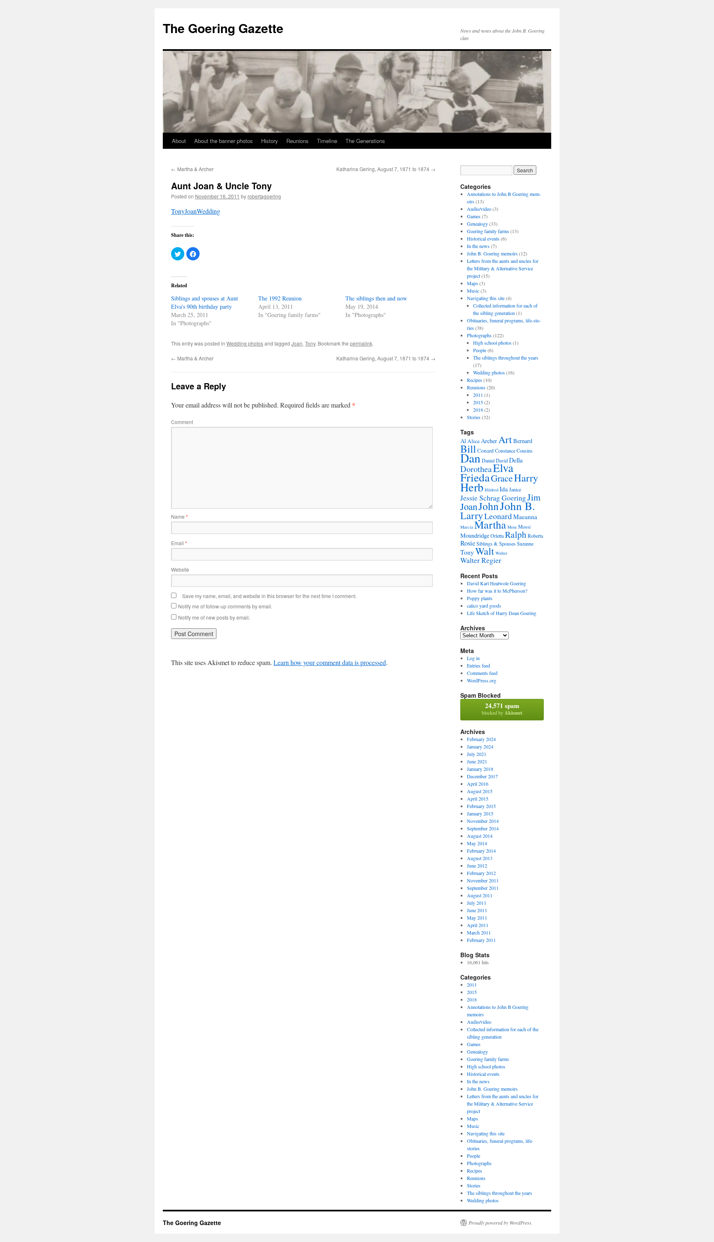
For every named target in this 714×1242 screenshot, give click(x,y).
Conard (485, 450)
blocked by (502, 708)
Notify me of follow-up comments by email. (225, 606)
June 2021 (477, 761)
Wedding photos (244, 343)
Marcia (466, 527)
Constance (505, 450)
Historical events (483, 238)
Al (463, 441)
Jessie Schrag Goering (493, 498)
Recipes (474, 380)
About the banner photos (223, 141)
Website (180, 569)
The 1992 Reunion (280, 298)
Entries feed (478, 665)
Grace (502, 478)
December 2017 (482, 776)
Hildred (491, 490)
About (179, 141)
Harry (526, 477)
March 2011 (479, 932)
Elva (503, 467)
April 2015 (477, 798)
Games (474, 216)
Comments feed (482, 673)
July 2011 (476, 902)
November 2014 (483, 821)
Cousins (524, 450)
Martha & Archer (192, 168)
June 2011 (477, 910)
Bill (468, 448)
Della (516, 460)
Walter (501, 553)
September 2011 (483, 887)
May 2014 (477, 843)
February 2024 (481, 739)
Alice (473, 441)
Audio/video (479, 208)
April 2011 (477, 925)
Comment (182, 421)
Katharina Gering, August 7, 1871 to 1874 (386, 168)
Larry (471, 515)
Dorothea (476, 468)
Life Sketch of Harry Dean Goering (501, 613)
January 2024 (480, 746)
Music (473, 290)
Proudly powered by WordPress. (501, 1222)
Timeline (327, 141)
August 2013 (480, 858)
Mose (512, 527)
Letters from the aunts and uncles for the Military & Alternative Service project (502, 268)
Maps (472, 283)
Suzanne (525, 543)
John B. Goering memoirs (492, 253)
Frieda (475, 477)
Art (505, 439)
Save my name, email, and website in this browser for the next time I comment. (269, 595)
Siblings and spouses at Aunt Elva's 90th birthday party (204, 302)
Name (179, 516)
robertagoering (264, 196)
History (269, 141)
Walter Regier (480, 560)
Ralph (515, 534)
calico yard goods (484, 605)
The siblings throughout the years (505, 357)
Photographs (479, 335)
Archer (489, 441)
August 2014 (480, 835)
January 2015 (480, 813)
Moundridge (474, 535)
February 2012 (481, 873)
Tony (310, 343)
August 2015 (480, 791)
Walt (484, 551)
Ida (504, 489)
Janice (515, 489)
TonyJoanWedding (195, 211)
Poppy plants (480, 598)
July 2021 (476, 754)
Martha (490, 524)
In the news (478, 246)
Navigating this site (486, 298)
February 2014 (481, 850)
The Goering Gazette (223, 28)
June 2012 (477, 865)
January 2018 (480, 768)
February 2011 (481, 940)
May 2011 (477, 917)
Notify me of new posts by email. (214, 617)
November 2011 (483, 880)
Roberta (535, 535)
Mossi (524, 526)
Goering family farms (488, 231)
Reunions (297, 141)
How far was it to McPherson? (497, 590)
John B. (517, 505)
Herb (471, 487)
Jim (533, 497)
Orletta (497, 535)
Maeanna (525, 517)
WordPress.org (481, 680)
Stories (474, 417)
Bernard (522, 441)
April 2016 (477, 783)
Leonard (498, 516)
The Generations (365, 141)
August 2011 (480, 895)
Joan (296, 343)
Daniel (488, 460)
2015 (478, 402)
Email (179, 542)
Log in (473, 658)
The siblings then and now (376, 298)
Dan (470, 458)
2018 (478, 409)
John (488, 506)
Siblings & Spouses (496, 543)
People (479, 350)
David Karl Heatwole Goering (496, 583)
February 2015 (481, 806)
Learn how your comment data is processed (330, 662)
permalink (361, 343)
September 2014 (483, 828)
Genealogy (477, 223)
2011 (478, 394)
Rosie (467, 543)
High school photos (492, 342)
